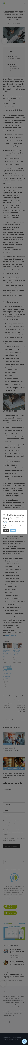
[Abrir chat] (24, 1041)
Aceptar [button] (13, 530)
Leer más (5, 522)
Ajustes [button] (6, 530)
